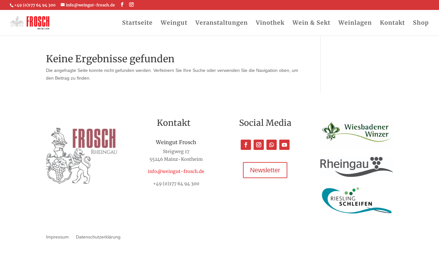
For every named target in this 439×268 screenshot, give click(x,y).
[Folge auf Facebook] (246, 145)
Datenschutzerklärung (98, 237)
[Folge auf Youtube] (284, 145)
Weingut (174, 23)
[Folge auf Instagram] (259, 145)
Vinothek (270, 23)
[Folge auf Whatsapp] (271, 145)
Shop (421, 23)
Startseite (137, 23)
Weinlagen (355, 23)
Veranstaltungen (221, 23)
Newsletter (265, 170)
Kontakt (392, 23)
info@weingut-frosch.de (176, 171)
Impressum (57, 237)
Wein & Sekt (311, 23)
